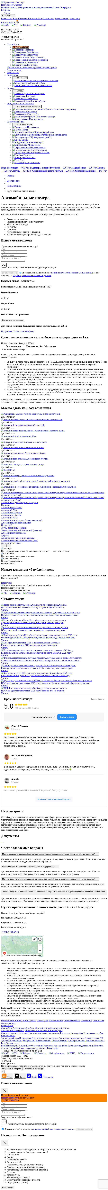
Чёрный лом (13, 72)
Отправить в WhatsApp (33, 1069)
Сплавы (11, 88)
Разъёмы (90, 1040)
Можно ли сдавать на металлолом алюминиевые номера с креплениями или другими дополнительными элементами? (54, 891)
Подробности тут (9, 1098)
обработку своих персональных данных (32, 275)
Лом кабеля (12, 75)
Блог (15, 18)
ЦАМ (12, 470)
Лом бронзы (30, 1020)
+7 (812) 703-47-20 (10, 932)
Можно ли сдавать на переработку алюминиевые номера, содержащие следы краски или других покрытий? (48, 854)
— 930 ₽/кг (84, 168)
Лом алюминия (56, 1020)
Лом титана (98, 1020)
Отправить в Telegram (11, 1069)
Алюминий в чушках (11, 543)
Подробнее (6, 331)
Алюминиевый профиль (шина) (50, 431)
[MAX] (5, 25)
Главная (5, 1045)
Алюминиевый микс (34, 447)
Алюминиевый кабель (23, 1028)
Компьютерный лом (48, 1038)
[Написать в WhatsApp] (40, 25)
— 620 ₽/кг (22, 171)
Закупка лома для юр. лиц (67, 18)
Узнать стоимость (9, 273)
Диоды (4, 1040)
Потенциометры (59, 1040)
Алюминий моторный (36, 442)
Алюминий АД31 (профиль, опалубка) (19, 502)
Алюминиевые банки (35, 453)
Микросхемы (29, 1040)
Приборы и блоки (76, 1040)
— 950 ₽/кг (15, 168)
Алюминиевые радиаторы (41, 475)
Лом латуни (42, 1020)
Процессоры (25, 1038)
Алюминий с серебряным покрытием (58, 487)
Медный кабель (42, 1028)
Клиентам (6, 16)
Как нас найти (35, 18)
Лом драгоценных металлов (20, 103)
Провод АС (6, 525)
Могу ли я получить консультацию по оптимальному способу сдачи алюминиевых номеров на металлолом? (49, 879)
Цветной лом (13, 44)
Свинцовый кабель (59, 1028)
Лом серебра (77, 1033)
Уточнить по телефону (23, 331)
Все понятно (7, 1187)
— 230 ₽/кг (53, 171)
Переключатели (43, 1040)
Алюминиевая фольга (11, 507)
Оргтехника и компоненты (71, 1038)
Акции (22, 1045)
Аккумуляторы (14, 70)
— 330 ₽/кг (50, 168)
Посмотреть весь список (12, 320)
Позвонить (48, 1077)
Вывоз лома (7, 18)
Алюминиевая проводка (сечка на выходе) (21, 520)
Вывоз (22, 1077)
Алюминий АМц (9, 510)
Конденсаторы (15, 1040)
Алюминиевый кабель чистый (47, 419)
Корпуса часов (8, 1035)
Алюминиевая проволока (13, 533)
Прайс (34, 1077)
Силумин (5, 505)
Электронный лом (16, 122)
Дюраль (5, 535)
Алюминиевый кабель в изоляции (53, 481)
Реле (3, 1043)
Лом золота (64, 1033)
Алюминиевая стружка (37, 459)
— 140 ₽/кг (91, 171)
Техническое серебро (93, 1033)
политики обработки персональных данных (72, 273)
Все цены (5, 10)
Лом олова (30, 1030)
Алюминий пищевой (34, 425)
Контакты (23, 18)
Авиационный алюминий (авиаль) (17, 538)
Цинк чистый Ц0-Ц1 (34, 464)
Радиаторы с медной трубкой (46, 414)
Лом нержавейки (72, 1020)
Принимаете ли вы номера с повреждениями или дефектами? (29, 866)
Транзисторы (12, 1043)
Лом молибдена (54, 1030)
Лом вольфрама (16, 1030)
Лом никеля (41, 1030)
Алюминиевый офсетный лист (16, 523)
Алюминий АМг (28, 436)
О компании (48, 18)
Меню (9, 1077)
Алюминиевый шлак (11, 515)
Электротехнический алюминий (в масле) (21, 530)
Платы (35, 1038)
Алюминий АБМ (9, 517)
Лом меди (19, 1020)
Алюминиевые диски (11, 512)
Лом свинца (86, 1020)
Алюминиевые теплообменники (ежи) (19, 540)
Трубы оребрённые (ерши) (13, 528)
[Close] (4, 1091)
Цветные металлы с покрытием (44, 1033)
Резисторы (99, 1040)
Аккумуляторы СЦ (94, 1038)
